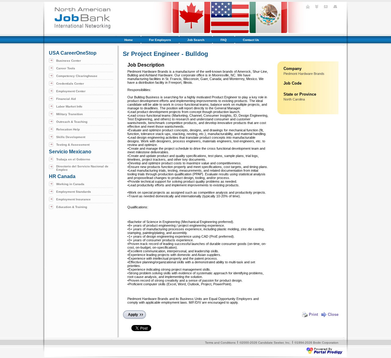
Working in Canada (70, 184)
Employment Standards (73, 191)
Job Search (195, 40)
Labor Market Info (69, 106)
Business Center (68, 60)
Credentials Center (70, 83)
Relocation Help (68, 129)
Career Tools (65, 68)
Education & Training (71, 207)
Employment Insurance (73, 199)
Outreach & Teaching (71, 121)
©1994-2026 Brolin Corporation (316, 342)
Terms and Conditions (220, 342)
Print (313, 314)
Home (128, 40)
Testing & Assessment (73, 144)
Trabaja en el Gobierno (73, 159)
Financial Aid (66, 98)
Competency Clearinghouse (76, 76)
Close (333, 314)
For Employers (160, 40)
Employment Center (71, 91)
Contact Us (251, 40)
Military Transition (69, 114)
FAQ (224, 40)
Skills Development (70, 137)
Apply (133, 314)
